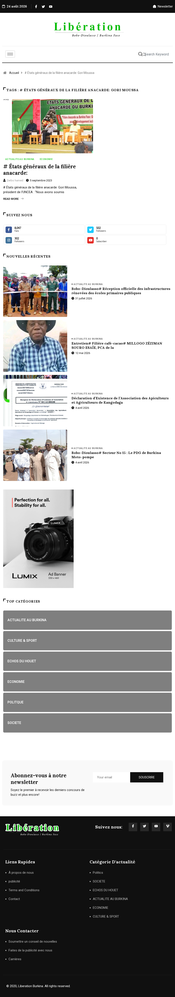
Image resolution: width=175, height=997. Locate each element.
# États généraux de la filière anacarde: (39, 169)
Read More (11, 198)
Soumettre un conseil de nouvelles (33, 941)
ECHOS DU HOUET (105, 890)
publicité (14, 881)
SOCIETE (99, 881)
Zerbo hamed (15, 180)
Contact (14, 899)
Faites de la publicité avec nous (30, 950)
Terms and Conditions (24, 890)
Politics (98, 873)
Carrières (15, 959)
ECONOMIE (46, 159)
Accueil (14, 73)
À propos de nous (21, 873)
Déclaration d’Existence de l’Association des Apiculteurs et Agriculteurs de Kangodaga (120, 400)
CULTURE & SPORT (106, 916)
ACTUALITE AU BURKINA (19, 159)
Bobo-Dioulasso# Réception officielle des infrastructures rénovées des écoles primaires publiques (120, 291)
